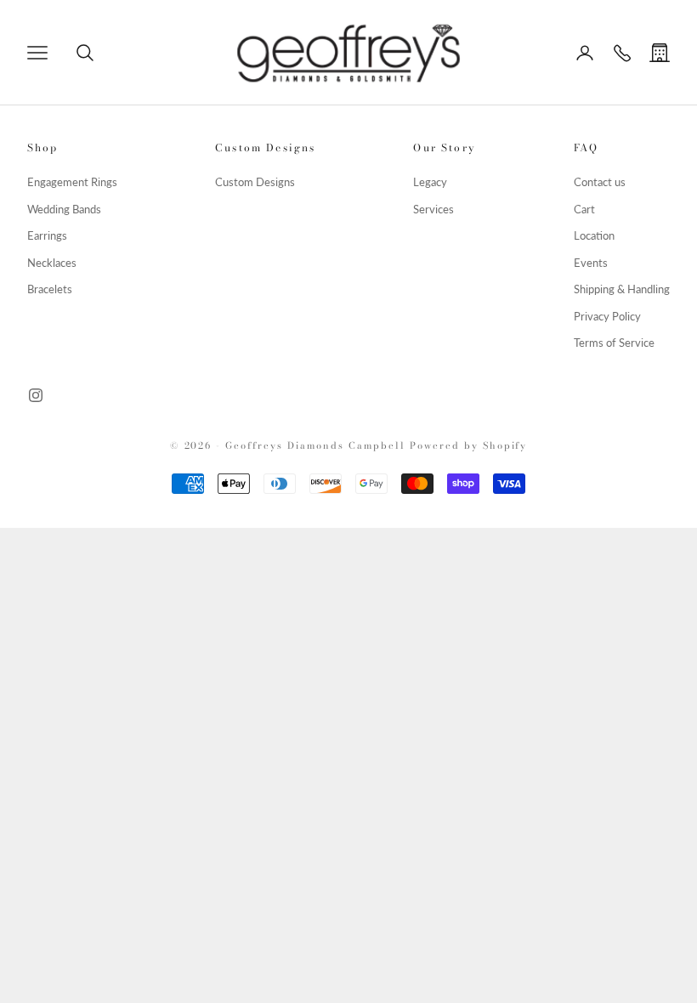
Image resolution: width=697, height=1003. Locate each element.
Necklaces (51, 262)
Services (433, 209)
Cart (584, 209)
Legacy (430, 182)
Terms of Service (614, 342)
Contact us (600, 182)
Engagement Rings (72, 182)
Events (591, 262)
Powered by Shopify (469, 445)
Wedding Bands (64, 209)
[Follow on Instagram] (35, 395)
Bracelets (49, 289)
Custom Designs (255, 182)
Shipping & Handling (622, 289)
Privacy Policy (607, 316)
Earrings (47, 235)
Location (594, 235)
